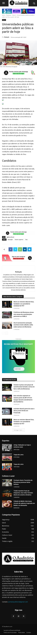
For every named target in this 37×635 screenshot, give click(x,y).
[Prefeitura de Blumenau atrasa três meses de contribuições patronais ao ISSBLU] (7, 314)
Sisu (26, 239)
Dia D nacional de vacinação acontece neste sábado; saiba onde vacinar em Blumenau (23, 325)
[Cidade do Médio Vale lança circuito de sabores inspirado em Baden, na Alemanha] (7, 503)
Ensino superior (19, 239)
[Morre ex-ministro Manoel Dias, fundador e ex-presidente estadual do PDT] (7, 304)
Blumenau (5, 317)
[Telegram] (29, 249)
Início (3, 15)
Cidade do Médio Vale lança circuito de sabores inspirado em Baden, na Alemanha (24, 503)
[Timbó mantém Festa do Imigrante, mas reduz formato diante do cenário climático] (7, 493)
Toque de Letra (18, 454)
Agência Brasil (10, 237)
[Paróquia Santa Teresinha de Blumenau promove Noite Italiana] (7, 482)
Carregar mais (18, 430)
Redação (6, 37)
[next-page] (6, 333)
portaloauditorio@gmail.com (18, 602)
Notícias (8, 15)
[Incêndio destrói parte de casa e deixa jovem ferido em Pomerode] (7, 411)
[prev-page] (3, 333)
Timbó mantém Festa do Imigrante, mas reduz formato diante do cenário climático (23, 493)
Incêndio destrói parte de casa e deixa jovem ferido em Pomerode (24, 411)
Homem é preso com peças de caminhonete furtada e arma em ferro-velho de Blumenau (24, 387)
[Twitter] (15, 249)
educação (10, 239)
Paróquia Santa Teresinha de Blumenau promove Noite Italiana (23, 482)
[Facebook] (11, 249)
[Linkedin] (25, 249)
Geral (14, 15)
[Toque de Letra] (7, 457)
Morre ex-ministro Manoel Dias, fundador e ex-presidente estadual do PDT (24, 304)
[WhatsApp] (20, 249)
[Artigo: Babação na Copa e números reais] (7, 447)
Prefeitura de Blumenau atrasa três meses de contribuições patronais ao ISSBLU (24, 314)
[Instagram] (18, 616)
